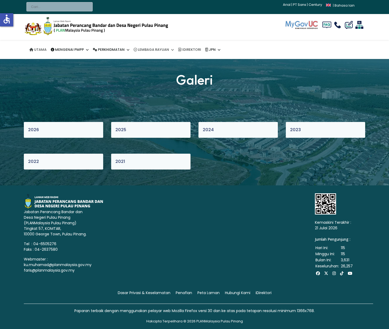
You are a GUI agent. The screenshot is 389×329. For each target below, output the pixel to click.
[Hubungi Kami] (338, 25)
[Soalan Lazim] (326, 24)
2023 (295, 130)
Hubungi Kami (237, 292)
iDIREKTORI (191, 49)
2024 (208, 130)
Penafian (184, 292)
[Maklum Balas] (349, 25)
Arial (287, 4)
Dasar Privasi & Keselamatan (144, 292)
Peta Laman (208, 292)
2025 (120, 130)
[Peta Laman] (359, 25)
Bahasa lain (344, 5)
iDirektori (264, 292)
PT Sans (299, 4)
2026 (33, 130)
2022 (33, 161)
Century (315, 4)
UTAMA (40, 49)
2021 (120, 161)
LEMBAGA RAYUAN (153, 49)
